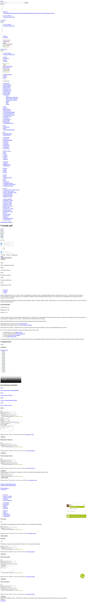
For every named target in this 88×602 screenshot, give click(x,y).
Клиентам (5, 494)
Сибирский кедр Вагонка (12, 97)
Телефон (3, 415)
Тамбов (52, 13)
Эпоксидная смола (7, 177)
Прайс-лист (6, 513)
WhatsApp (5, 17)
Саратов (36, 13)
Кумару (8, 101)
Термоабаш (6, 147)
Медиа (4, 512)
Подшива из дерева (7, 206)
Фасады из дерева (7, 201)
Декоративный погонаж (9, 115)
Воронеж (5, 11)
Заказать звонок (4, 477)
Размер (2, 419)
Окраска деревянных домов (9, 192)
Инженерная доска (7, 133)
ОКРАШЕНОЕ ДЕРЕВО (6, 222)
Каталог (5, 36)
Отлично (3, 599)
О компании (6, 502)
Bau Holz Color (6, 164)
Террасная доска (7, 90)
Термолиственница (7, 140)
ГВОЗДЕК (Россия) (11, 336)
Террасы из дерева (7, 203)
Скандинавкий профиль (9, 112)
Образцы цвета (6, 514)
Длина (2, 420)
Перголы (5, 217)
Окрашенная (15, 255)
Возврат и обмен (7, 497)
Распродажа (6, 58)
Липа (4, 125)
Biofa (4, 152)
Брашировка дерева (7, 196)
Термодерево (6, 137)
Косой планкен (6, 86)
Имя (2, 412)
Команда (5, 505)
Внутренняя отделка (8, 211)
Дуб (4, 132)
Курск (17, 13)
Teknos (4, 153)
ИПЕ (7, 102)
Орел (27, 13)
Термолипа (5, 143)
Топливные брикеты (8, 183)
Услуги (5, 188)
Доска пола (6, 117)
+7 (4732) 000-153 (7, 15)
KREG (4, 171)
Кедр (7, 96)
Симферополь (47, 13)
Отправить (3, 453)
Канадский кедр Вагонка (12, 98)
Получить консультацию (6, 257)
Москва (24, 13)
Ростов (32, 13)
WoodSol (5, 157)
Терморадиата (6, 145)
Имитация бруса (7, 110)
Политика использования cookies (8, 485)
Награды (5, 506)
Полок (4, 128)
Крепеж (5, 168)
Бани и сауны (6, 207)
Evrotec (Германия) (15, 335)
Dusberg (5, 156)
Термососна (6, 138)
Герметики (5, 161)
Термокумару (6, 148)
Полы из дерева (7, 210)
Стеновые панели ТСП (8, 113)
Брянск (9, 13)
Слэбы (4, 176)
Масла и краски (7, 151)
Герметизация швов (8, 193)
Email (2, 413)
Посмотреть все (4, 350)
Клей (4, 180)
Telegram (10, 17)
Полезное (5, 510)
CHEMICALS (6, 165)
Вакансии (5, 508)
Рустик (3, 255)
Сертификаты (6, 516)
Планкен (5, 108)
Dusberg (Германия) (27, 325)
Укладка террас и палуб (8, 191)
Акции (5, 59)
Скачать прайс (4, 535)
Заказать (3, 259)
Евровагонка (6, 127)
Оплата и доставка (7, 496)
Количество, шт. (4, 422)
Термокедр (5, 141)
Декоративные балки (8, 123)
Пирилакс (5, 159)
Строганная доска (7, 116)
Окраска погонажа (7, 195)
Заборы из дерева (7, 204)
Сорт (2, 417)
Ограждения (6, 215)
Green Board (6, 181)
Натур (8, 255)
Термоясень (6, 144)
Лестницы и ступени (8, 208)
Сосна (4, 106)
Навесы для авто (7, 214)
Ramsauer (5, 163)
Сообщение (3, 565)
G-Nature (5, 155)
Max (14, 17)
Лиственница (6, 83)
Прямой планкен (7, 85)
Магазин (5, 61)
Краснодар (13, 13)
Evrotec (5, 169)
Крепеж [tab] (5, 292)
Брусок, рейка (6, 93)
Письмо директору (7, 500)
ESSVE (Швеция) (21, 333)
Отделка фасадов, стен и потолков (11, 189)
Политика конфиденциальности (8, 484)
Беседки (5, 212)
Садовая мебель (7, 219)
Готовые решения (7, 199)
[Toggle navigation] (7, 49)
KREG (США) (19, 332)
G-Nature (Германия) (22, 323)
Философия (6, 504)
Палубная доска (7, 89)
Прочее (5, 174)
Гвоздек (5, 172)
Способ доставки (5, 423)
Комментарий (4, 424)
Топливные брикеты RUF (9, 184)
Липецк (20, 13)
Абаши (7, 104)
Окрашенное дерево (8, 200)
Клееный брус (6, 94)
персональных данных (18, 416)
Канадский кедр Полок (11, 100)
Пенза (29, 13)
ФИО (2, 526)
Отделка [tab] (5, 291)
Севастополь (41, 13)
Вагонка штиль (6, 87)
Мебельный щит (7, 91)
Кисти (4, 179)
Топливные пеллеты (8, 185)
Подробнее (3, 600)
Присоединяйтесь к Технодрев (5, 488)
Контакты (5, 37)
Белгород (5, 13)
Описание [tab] (5, 290)
